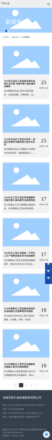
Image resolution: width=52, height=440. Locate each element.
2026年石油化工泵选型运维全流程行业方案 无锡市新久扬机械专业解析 (20, 83)
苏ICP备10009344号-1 (13, 432)
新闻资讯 (16, 21)
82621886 (29, 405)
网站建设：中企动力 (11, 435)
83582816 (40, 405)
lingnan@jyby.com (34, 413)
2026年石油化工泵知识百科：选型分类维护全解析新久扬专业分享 (19, 142)
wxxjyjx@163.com (16, 413)
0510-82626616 (15, 405)
